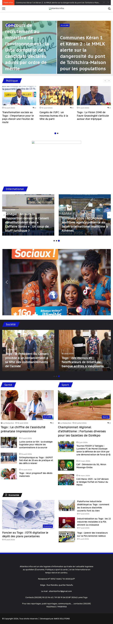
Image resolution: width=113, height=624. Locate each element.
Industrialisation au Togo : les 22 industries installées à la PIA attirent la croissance (94, 521)
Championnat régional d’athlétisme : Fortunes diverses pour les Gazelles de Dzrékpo (82, 431)
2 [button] (57, 133)
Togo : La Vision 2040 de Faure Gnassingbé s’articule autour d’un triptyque (93, 115)
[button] (6, 282)
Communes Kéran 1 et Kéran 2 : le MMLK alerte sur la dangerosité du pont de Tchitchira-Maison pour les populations (85, 358)
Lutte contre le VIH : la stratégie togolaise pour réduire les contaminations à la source (36, 444)
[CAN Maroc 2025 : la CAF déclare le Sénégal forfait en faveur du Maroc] (66, 479)
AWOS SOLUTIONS (62, 619)
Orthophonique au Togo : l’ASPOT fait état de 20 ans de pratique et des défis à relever (36, 460)
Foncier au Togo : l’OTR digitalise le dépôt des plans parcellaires (25, 534)
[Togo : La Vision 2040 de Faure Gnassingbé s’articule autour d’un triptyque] (94, 95)
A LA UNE (65, 25)
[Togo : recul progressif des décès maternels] (9, 473)
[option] (56, 47)
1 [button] (55, 133)
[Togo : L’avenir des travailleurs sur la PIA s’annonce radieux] (67, 536)
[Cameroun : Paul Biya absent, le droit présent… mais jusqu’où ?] (28, 215)
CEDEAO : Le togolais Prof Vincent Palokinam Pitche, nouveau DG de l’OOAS (81, 226)
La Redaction (8, 423)
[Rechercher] (109, 9)
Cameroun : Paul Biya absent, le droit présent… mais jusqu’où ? (26, 226)
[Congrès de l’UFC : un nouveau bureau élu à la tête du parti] (56, 95)
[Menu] (3, 9)
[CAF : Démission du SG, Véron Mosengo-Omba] (66, 465)
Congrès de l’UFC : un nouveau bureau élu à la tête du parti (54, 115)
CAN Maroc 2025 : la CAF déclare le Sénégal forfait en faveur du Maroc (92, 482)
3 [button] (58, 240)
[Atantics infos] (56, 8)
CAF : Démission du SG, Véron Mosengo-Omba (91, 466)
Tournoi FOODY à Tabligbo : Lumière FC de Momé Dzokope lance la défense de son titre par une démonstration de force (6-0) (93, 450)
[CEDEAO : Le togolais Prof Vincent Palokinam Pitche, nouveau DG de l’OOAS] (85, 215)
